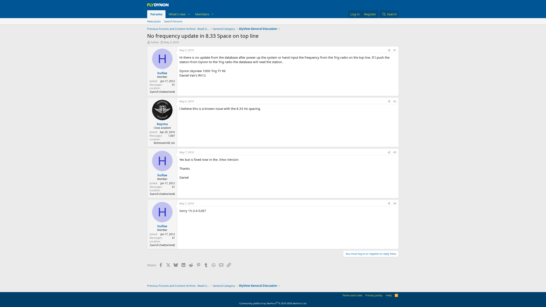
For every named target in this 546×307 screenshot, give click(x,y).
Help (389, 295)
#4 (394, 203)
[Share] (389, 50)
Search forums (173, 21)
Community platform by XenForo (273, 303)
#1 (394, 50)
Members (202, 14)
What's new (177, 14)
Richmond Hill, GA (164, 143)
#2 (394, 101)
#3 (394, 152)
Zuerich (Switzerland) (162, 92)
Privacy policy (374, 295)
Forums (156, 14)
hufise (154, 42)
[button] (189, 14)
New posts (154, 21)
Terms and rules (352, 295)
